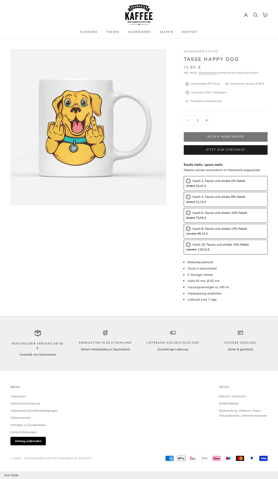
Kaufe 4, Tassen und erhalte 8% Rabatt (219, 197)
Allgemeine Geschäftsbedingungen (34, 411)
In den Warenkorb (225, 137)
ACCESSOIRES (139, 31)
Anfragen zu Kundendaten (28, 425)
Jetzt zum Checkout (225, 150)
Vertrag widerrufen (28, 441)
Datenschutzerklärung (25, 403)
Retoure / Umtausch (232, 396)
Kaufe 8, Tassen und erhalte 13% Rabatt (220, 229)
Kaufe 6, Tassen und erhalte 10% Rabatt (220, 213)
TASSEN (112, 31)
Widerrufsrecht (20, 418)
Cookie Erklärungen (23, 432)
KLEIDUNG (89, 31)
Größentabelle (228, 403)
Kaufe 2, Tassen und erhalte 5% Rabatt (219, 181)
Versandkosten (208, 73)
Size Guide (11, 475)
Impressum (18, 396)
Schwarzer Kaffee (201, 51)
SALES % (166, 31)
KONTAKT (190, 31)
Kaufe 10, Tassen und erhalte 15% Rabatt (221, 245)
